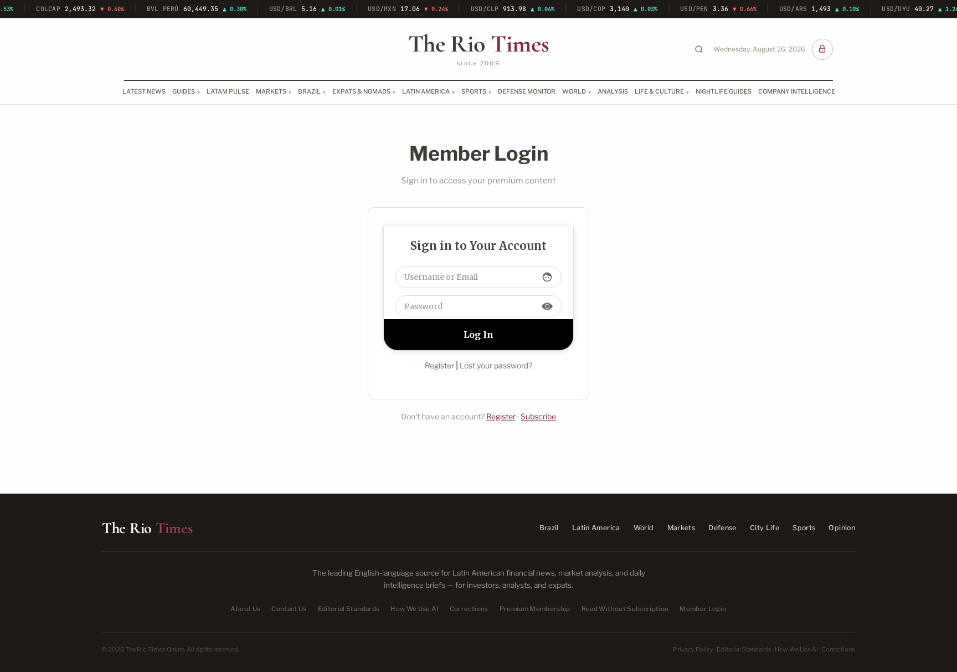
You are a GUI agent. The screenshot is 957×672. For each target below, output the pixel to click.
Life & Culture (659, 91)
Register (439, 365)
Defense (722, 528)
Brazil (309, 91)
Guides (183, 91)
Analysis (613, 91)
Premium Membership (535, 609)
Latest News (144, 91)
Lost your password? (496, 365)
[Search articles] (699, 49)
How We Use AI (414, 609)
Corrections (469, 609)
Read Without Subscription (625, 609)
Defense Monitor (526, 91)
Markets (271, 91)
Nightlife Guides (724, 91)
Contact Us (288, 609)
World (574, 91)
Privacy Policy (693, 649)
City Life (764, 528)
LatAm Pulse (228, 91)
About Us (245, 609)
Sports (473, 91)
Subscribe (538, 416)
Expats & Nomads (361, 91)
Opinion (842, 528)
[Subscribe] (822, 49)
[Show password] (547, 306)
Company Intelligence (796, 91)
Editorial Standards (349, 609)
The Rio (478, 44)
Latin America (426, 91)
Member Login (703, 609)
